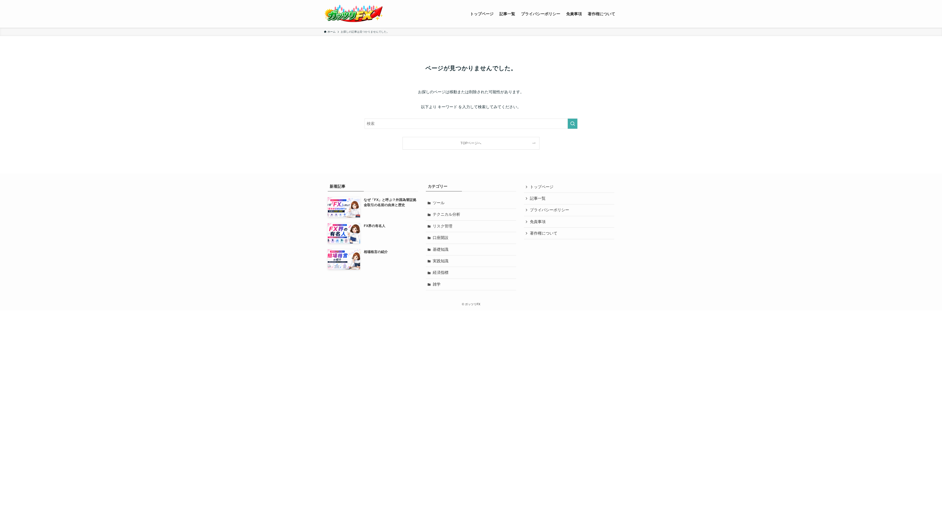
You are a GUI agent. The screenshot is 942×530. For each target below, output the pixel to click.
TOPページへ (470, 143)
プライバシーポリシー (549, 210)
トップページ (541, 187)
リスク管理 (442, 226)
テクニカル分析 (446, 214)
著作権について (543, 233)
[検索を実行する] (572, 124)
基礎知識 (440, 249)
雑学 (437, 284)
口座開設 (440, 238)
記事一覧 (538, 198)
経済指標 (440, 272)
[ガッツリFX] (353, 14)
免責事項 (538, 222)
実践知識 (440, 261)
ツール (439, 203)
